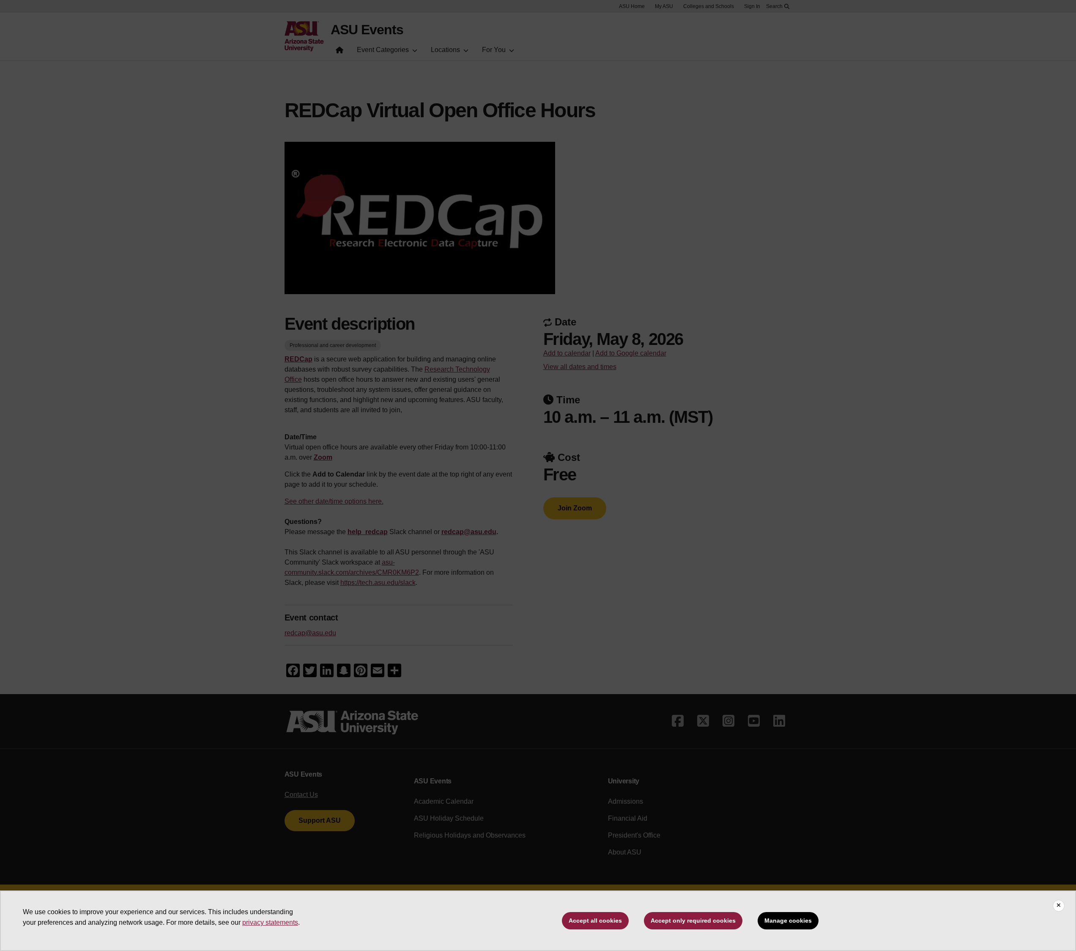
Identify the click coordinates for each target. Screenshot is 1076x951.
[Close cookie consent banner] (1059, 906)
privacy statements (270, 922)
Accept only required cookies (693, 920)
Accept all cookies (595, 920)
